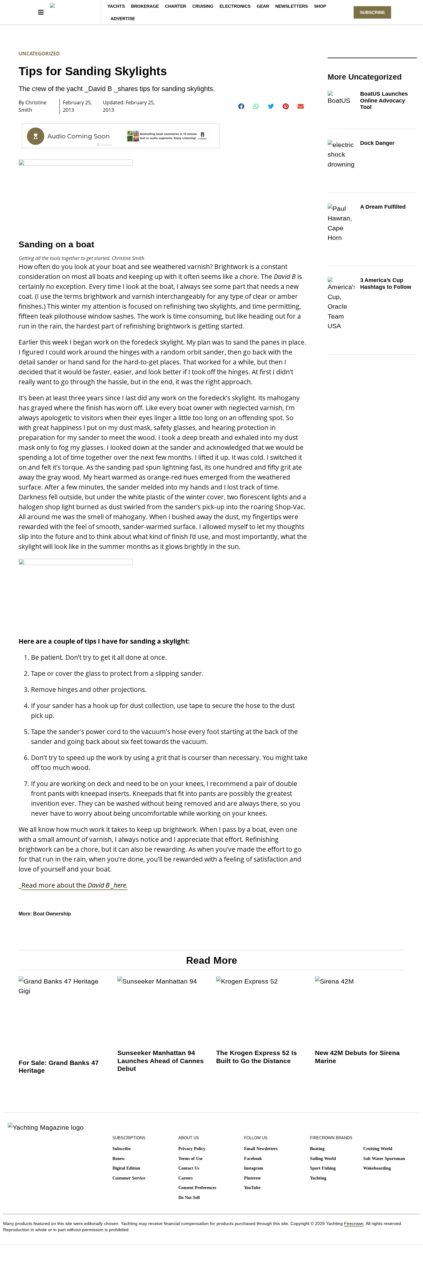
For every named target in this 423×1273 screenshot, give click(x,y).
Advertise (123, 18)
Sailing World (323, 1158)
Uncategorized (39, 53)
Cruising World (377, 1148)
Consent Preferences (197, 1187)
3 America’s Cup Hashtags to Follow (385, 283)
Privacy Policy (191, 1148)
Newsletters (291, 6)
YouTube (252, 1187)
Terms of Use (190, 1158)
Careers (185, 1178)
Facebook (253, 1158)
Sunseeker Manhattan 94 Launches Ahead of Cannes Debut (160, 1060)
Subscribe (121, 1148)
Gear (263, 6)
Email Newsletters (260, 1148)
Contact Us (188, 1168)
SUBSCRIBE (372, 12)
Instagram (253, 1168)
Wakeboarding (377, 1168)
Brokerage (145, 6)
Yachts (116, 6)
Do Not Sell (189, 1197)
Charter (175, 6)
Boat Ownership (52, 913)
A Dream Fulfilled (383, 207)
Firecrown (354, 1223)
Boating (317, 1148)
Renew (118, 1158)
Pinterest (252, 1178)
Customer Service (128, 1178)
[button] (241, 106)
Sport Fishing (323, 1168)
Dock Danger (377, 143)
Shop (320, 6)
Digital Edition (126, 1168)
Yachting (318, 1178)
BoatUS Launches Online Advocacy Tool (384, 100)
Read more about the (74, 885)
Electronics (235, 6)
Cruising (202, 6)
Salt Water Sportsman (384, 1158)
